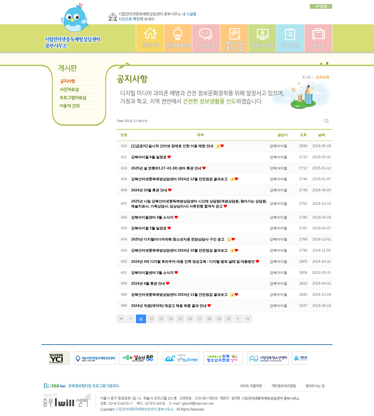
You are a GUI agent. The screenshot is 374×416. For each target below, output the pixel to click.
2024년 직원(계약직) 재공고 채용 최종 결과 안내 (169, 306)
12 (151, 319)
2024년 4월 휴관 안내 (148, 283)
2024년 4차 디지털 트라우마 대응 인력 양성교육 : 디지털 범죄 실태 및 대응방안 (193, 261)
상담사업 (206, 38)
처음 (121, 318)
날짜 (321, 135)
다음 (238, 318)
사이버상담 (262, 38)
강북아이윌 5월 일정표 (149, 228)
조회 (303, 135)
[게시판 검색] (326, 121)
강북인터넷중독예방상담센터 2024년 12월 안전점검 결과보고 (179, 179)
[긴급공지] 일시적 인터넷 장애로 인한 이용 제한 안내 (172, 146)
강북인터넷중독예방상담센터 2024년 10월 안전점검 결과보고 (179, 250)
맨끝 (247, 318)
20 (228, 319)
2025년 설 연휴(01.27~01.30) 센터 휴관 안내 (166, 168)
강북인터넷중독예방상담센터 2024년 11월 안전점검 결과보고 (179, 295)
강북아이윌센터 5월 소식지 (152, 273)
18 (209, 319)
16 (190, 319)
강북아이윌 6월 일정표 (149, 157)
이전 (130, 318)
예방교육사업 (234, 38)
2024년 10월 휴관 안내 (149, 190)
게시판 (318, 38)
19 (219, 319)
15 (180, 319)
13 (161, 319)
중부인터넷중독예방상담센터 (150, 38)
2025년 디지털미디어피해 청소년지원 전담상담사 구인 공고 (178, 239)
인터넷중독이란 (178, 38)
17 (200, 319)
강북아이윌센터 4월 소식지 (152, 217)
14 (171, 319)
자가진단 (290, 38)
